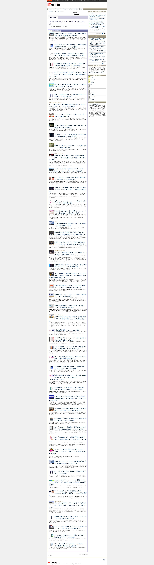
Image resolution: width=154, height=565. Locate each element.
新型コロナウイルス (67, 9)
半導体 (92, 77)
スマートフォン (73, 9)
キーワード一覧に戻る (83, 554)
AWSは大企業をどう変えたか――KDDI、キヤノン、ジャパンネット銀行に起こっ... (97, 24)
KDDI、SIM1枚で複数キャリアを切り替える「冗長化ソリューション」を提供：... (97, 14)
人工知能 (81, 9)
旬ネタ (96, 0)
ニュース (54, 0)
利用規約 (104, 559)
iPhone (62, 9)
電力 (84, 0)
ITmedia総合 (50, 11)
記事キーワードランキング (97, 75)
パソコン (91, 0)
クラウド (77, 9)
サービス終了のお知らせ (97, 65)
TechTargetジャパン (99, 11)
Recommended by (99, 33)
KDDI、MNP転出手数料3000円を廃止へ (97, 46)
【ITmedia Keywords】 (51, 9)
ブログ (99, 0)
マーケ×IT (76, 0)
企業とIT (66, 0)
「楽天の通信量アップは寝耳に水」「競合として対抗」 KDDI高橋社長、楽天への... (97, 39)
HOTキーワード (97, 102)
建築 (91, 84)
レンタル (92, 94)
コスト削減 (93, 79)
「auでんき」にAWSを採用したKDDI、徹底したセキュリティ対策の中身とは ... (97, 21)
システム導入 (71, 0)
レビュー (58, 30)
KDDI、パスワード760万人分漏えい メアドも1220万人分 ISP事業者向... (97, 44)
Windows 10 (58, 9)
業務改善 (92, 92)
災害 (91, 89)
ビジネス (58, 0)
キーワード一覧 (56, 11)
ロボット (92, 99)
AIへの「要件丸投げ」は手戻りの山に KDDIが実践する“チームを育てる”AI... (98, 16)
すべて (50, 30)
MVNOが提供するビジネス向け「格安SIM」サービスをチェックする (97, 19)
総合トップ (49, 0)
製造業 (81, 0)
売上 (91, 87)
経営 (62, 0)
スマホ (87, 0)
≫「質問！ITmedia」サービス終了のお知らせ (96, 72)
